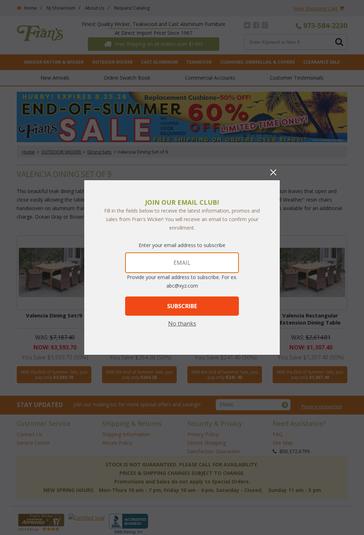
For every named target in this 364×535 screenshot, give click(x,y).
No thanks (182, 323)
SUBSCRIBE (182, 306)
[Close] (273, 172)
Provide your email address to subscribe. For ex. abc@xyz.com (182, 281)
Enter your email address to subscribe (182, 245)
